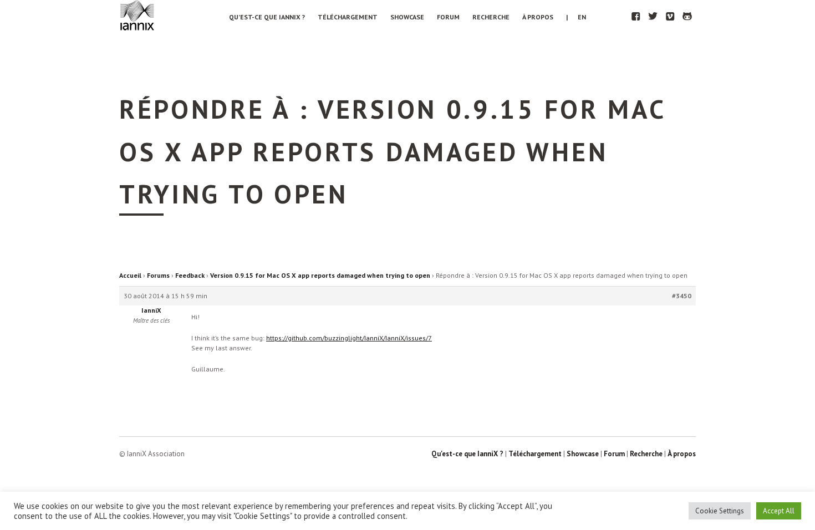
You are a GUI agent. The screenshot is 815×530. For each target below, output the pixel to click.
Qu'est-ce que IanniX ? (467, 453)
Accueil (130, 275)
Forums (158, 275)
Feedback (190, 275)
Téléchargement (348, 17)
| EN (576, 17)
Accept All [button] (778, 511)
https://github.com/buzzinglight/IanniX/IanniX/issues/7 (349, 338)
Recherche (491, 17)
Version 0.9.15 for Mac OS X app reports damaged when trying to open (320, 275)
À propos (537, 17)
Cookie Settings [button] (719, 511)
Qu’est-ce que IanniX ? (267, 17)
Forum (448, 17)
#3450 (681, 296)
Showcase (407, 17)
